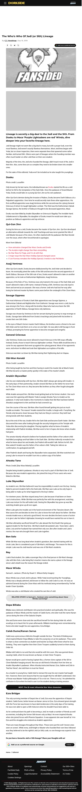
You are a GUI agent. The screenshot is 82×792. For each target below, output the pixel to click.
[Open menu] (5, 3)
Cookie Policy (13, 774)
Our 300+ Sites (68, 766)
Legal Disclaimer (31, 774)
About (10, 766)
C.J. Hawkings (10, 41)
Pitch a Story (29, 770)
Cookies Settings (14, 777)
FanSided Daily (14, 770)
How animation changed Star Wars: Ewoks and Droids (29, 247)
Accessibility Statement (50, 774)
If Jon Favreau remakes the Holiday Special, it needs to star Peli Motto (36, 259)
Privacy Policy (46, 770)
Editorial (15, 752)
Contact (44, 766)
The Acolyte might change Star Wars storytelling (27, 250)
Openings (28, 766)
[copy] (18, 45)
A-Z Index (66, 774)
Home (8, 752)
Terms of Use (68, 770)
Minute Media (12, 783)
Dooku (50, 187)
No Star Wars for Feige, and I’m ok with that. (25, 253)
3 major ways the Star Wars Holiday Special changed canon (31, 256)
